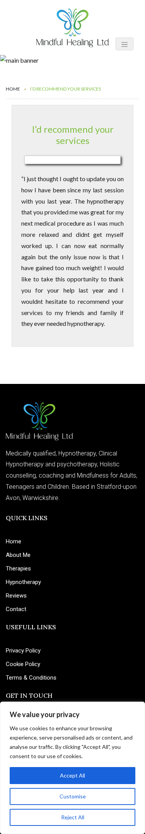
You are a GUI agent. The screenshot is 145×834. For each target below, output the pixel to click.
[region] (72, 768)
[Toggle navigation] (124, 44)
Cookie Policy (23, 664)
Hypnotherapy (23, 582)
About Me (18, 554)
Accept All (72, 775)
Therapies (18, 568)
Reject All (72, 817)
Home (13, 89)
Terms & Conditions (31, 677)
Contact (16, 609)
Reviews (16, 595)
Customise (73, 796)
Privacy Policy (23, 650)
